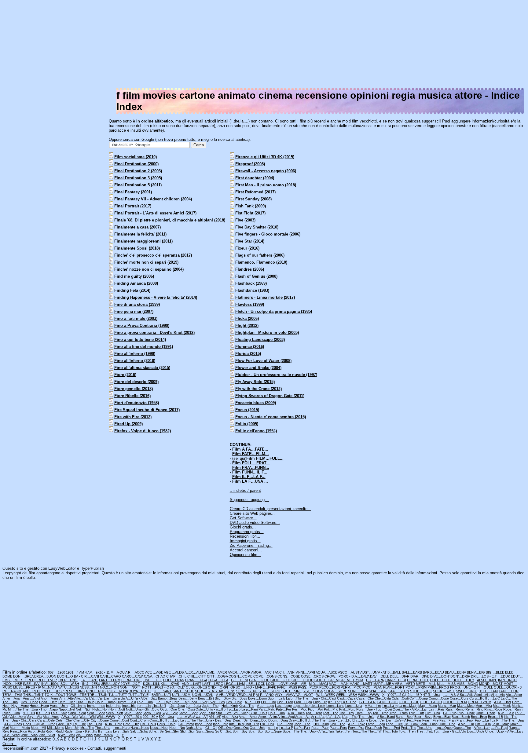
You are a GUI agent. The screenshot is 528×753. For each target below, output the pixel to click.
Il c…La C (492, 698)
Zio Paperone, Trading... (251, 545)
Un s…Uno (276, 713)
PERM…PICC (351, 687)
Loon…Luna (429, 724)
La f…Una (348, 702)
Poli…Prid (331, 709)
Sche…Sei (156, 731)
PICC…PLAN (372, 687)
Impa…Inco (203, 724)
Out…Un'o (257, 727)
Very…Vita (34, 716)
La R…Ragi (499, 727)
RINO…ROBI (96, 691)
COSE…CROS (312, 676)
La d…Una (145, 702)
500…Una (166, 716)
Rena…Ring (474, 709)
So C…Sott (223, 731)
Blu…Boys (239, 698)
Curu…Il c (476, 698)
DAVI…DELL (379, 676)
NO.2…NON (110, 687)
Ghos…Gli (30, 724)
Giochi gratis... (243, 527)
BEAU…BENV (455, 672)
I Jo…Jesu (177, 705)
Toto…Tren (407, 731)
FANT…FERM (109, 680)
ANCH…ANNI (285, 672)
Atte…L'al (81, 698)
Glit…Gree (47, 724)
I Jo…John (285, 724)
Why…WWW (103, 735)
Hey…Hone (20, 705)
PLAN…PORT (394, 687)
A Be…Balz (149, 698)
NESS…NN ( (89, 687)
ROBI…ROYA (117, 691)
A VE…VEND (226, 694)
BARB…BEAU (433, 672)
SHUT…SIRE (291, 691)
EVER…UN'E (68, 680)
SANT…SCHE (183, 691)
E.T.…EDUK (501, 676)
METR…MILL (426, 683)
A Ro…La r (420, 709)
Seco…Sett (114, 713)
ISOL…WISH (69, 683)
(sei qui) (258, 458)
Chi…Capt (328, 698)
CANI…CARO (110, 676)
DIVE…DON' (439, 676)
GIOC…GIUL (280, 680)
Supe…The (291, 731)
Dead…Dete (48, 702)
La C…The (509, 698)
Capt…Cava (346, 698)
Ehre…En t (180, 702)
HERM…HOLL (418, 680)
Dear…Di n (241, 720)
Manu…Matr (447, 705)
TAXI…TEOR (509, 691)
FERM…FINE (131, 680)
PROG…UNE (460, 687)
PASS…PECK (308, 687)
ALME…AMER (216, 672)
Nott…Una (133, 709)
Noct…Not (177, 727)
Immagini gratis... (245, 541)
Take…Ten (343, 731)
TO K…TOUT (55, 694)
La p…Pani (249, 709)
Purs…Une (364, 709)
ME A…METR (404, 683)
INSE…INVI (31, 683)
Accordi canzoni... (246, 550)
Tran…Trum (398, 713)
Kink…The (337, 724)
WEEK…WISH (346, 694)
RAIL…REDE (32, 691)
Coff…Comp (418, 698)
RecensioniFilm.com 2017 (25, 748)
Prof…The (408, 727)
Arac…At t (302, 716)
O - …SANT (163, 691)
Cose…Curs (459, 698)
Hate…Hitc (131, 724)
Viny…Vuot (46, 735)
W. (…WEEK (325, 694)
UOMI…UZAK (202, 694)
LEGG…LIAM (234, 683)
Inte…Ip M (236, 724)
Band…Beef (404, 716)
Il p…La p (233, 709)
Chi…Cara (28, 720)
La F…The (500, 720)
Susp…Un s (258, 713)
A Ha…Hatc (113, 724)
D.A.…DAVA (360, 676)
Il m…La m (390, 705)
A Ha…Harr (502, 702)
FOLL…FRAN (173, 680)
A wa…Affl (200, 716)
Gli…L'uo (450, 713)
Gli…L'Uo (459, 731)
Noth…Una (194, 727)
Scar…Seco (96, 713)
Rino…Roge (493, 709)
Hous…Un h (166, 724)
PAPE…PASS (287, 687)
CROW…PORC (336, 676)
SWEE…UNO (466, 691)
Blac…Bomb (461, 716)
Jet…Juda (193, 705)
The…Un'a (366, 716)
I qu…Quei (384, 709)
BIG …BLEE (495, 672)
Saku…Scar (77, 713)
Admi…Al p (482, 694)
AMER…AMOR (239, 672)
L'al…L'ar (96, 698)
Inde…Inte (113, 705)
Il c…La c (172, 720)
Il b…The (510, 716)
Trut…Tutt (416, 713)
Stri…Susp (240, 713)
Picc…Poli (315, 709)
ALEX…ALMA (195, 672)
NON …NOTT (130, 687)
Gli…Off (211, 727)
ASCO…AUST (349, 672)
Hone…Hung (39, 705)
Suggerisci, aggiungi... (249, 499)
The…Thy (346, 713)
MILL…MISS (446, 683)
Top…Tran (380, 713)
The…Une (424, 727)
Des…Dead (29, 702)
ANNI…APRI (305, 672)
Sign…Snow (205, 731)
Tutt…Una (432, 713)
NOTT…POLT (152, 687)
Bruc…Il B (495, 716)
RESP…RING (74, 691)
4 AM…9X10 (94, 672)
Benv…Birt (206, 698)
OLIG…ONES (196, 687)
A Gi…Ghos (13, 724)
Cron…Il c (156, 720)
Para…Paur (320, 727)
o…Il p (221, 709)
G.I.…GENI (239, 680)
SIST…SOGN (312, 691)
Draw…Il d (296, 720)
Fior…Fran (285, 702)
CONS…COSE (288, 676)
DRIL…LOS (480, 676)
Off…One (225, 727)
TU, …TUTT (117, 694)
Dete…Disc (66, 702)
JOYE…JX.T (130, 683)
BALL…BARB (412, 672)
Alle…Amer (514, 694)
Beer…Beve (423, 716)
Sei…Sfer (172, 731)
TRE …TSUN (97, 694)
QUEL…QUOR (505, 687)
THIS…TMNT (33, 694)
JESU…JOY (111, 683)
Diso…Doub (85, 702)
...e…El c (344, 720)
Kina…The (246, 705)
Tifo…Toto (390, 731)
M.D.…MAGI (318, 683)
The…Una (310, 698)
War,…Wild (87, 716)
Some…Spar (188, 713)
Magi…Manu (427, 705)
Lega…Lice (394, 724)
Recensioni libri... (245, 536)
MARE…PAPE (265, 687)
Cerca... (9, 743)
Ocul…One (168, 709)
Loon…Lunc (335, 705)
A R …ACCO (135, 672)
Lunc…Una (353, 705)
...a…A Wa (185, 716)
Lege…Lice (301, 705)
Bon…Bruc (479, 716)
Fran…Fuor (465, 720)
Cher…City (81, 720)
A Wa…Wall (66, 735)
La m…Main (500, 724)
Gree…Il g (64, 724)
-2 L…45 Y (414, 694)
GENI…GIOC (259, 680)
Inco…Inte (220, 724)
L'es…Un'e (234, 702)
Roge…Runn (512, 709)
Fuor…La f (483, 720)
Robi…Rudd (55, 731)
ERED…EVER (46, 680)
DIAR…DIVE (419, 676)
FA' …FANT (89, 680)
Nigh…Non (100, 709)
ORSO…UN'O (241, 687)
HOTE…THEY (463, 680)
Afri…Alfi (215, 716)
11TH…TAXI (488, 691)
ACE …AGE (154, 672)
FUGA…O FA (218, 680)
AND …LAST (191, 683)
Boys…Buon (257, 698)
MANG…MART (361, 683)
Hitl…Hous (148, 724)
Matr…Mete (466, 705)
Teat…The (330, 713)
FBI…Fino (268, 702)
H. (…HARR (375, 680)
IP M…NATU (47, 687)
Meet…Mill (38, 727)
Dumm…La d (126, 702)
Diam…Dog (258, 720)
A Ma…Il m (373, 705)
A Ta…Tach (296, 713)
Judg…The (210, 705)
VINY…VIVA (283, 694)
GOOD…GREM (326, 680)
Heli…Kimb (230, 705)
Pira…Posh (373, 727)
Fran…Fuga (303, 702)
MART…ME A (383, 683)
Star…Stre (224, 713)
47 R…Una (431, 694)
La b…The (294, 698)
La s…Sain (59, 713)
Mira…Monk (502, 705)
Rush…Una (11, 713)
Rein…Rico (18, 731)
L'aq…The (350, 716)
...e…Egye (163, 702)
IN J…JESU (91, 683)
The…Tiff (375, 731)
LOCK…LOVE (277, 683)
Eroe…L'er (377, 720)
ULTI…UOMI (181, 694)
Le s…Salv (121, 731)
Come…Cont (119, 720)
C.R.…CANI (90, 676)
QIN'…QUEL (483, 687)
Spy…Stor (256, 731)
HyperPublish (92, 568)
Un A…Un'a (129, 698)
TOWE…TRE (76, 694)
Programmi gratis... (247, 531)
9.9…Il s (29, 713)
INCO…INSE (12, 683)
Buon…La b (276, 698)
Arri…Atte (66, 698)
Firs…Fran (447, 720)
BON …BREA (23, 676)
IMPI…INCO (507, 680)
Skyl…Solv (170, 713)
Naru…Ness (139, 727)
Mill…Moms (55, 727)
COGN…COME (240, 676)
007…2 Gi (398, 694)
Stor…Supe (273, 731)
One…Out (241, 727)
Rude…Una (73, 731)
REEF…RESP (53, 691)
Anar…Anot (31, 698)
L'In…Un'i (159, 705)
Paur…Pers (338, 727)
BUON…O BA (67, 676)
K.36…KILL (151, 683)
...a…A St (450, 694)
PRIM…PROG (438, 687)
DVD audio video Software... (255, 522)
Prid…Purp (347, 709)
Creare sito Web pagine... (252, 513)
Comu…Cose (439, 698)
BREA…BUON (45, 676)
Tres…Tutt (424, 731)
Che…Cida (383, 698)
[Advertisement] (342, 45)
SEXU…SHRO (269, 691)
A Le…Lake (356, 724)
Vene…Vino (29, 735)
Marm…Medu (20, 727)
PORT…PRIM (416, 687)
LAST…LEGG (212, 683)
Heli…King (321, 724)
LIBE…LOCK (255, 683)
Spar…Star (207, 713)
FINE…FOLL (152, 680)
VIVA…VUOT (303, 694)
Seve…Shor (133, 713)
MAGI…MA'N (339, 683)
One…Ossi (186, 709)
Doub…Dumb (105, 702)
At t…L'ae (318, 716)
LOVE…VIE (297, 683)
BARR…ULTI (161, 694)
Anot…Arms (50, 698)
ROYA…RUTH (140, 691)
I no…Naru (121, 727)
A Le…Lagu (265, 705)
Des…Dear (223, 720)
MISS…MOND (467, 683)
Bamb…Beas (168, 698)
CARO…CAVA (132, 676)
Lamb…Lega (375, 724)
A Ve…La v (506, 713)
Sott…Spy (240, 731)
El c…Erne (360, 720)
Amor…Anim (267, 716)
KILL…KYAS (170, 683)
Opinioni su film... (245, 554)
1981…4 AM (75, 672)
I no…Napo (49, 709)
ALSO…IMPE (487, 680)
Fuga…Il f (320, 702)
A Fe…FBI (252, 702)
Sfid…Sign (187, 731)
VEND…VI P (246, 694)
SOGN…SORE (335, 691)
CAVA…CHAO (154, 676)
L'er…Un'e (394, 720)
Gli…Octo (152, 709)
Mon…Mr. (72, 727)
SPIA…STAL (378, 691)
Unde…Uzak (485, 713)
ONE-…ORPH (218, 687)
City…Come (100, 720)
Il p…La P (286, 727)
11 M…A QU (115, 672)
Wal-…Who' (84, 735)
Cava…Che (365, 698)
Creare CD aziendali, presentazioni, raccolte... (270, 508)
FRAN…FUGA (196, 680)
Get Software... (243, 518)
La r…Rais (437, 709)
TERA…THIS (12, 694)
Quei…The (401, 709)
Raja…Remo (455, 709)
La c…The (188, 720)
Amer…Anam (12, 698)
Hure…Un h (59, 705)
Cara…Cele (46, 720)
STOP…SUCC (421, 691)
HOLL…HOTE (441, 680)
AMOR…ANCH (262, 672)
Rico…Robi (36, 731)
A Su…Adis (465, 694)
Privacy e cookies (68, 748)
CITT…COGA (217, 676)
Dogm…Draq (278, 720)
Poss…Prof (391, 727)
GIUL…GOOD (303, 680)
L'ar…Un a (112, 698)
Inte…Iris (129, 705)
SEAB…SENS (225, 691)
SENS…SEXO (247, 691)
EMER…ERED (24, 680)
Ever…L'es (216, 702)
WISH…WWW (369, 694)
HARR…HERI (395, 680)
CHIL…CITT (196, 676)
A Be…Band (386, 716)
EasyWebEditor (62, 568)
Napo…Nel (67, 709)
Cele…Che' (64, 720)
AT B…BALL (392, 672)
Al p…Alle (498, 694)
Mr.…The (15, 709)
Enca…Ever (198, 702)
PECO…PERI (329, 687)
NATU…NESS (68, 687)
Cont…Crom (139, 720)
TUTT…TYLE (138, 694)
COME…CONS (265, 676)
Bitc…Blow (223, 698)
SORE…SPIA (358, 691)
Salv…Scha (139, 731)
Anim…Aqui (286, 716)
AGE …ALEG (174, 672)
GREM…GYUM (351, 680)
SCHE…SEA (205, 691)
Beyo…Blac (442, 716)
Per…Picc (299, 709)
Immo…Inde (96, 705)
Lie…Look (317, 705)
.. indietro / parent (245, 490)
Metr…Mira (483, 705)
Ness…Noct (159, 727)
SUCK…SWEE (444, 691)
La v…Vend (11, 735)
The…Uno (308, 731)
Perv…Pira (356, 727)
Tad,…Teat (314, 713)
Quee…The (462, 727)
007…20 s (134, 716)
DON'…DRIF (460, 676)
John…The (302, 724)
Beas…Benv (187, 698)
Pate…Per (283, 709)
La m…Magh (407, 705)
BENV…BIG (476, 672)
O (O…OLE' (176, 687)
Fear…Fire (430, 720)
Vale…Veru (17, 716)
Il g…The (79, 724)
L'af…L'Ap (333, 716)
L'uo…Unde (466, 713)
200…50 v (150, 716)
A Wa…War (70, 716)
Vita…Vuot (51, 716)
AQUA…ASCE (326, 672)
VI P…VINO (265, 694)
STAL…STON (398, 691)
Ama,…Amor (248, 716)
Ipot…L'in (252, 724)
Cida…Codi (400, 698)
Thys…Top (363, 713)
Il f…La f (334, 702)
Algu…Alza (230, 716)
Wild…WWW (106, 716)
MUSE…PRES (24, 687)
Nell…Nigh (83, 709)
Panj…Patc (266, 709)
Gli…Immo (78, 705)
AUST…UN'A (370, 672)
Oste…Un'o (204, 709)
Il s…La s (43, 713)
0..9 (56, 739)
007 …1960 (56, 672)
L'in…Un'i (267, 724)
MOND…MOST (491, 683)
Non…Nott (117, 709)
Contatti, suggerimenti (106, 748)
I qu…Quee (444, 727)
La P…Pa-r (302, 727)
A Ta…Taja (326, 731)
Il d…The (312, 720)
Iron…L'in (144, 705)
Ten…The (359, 731)
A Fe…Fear (412, 720)
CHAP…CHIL (176, 676)
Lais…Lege (283, 705)
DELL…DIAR (399, 676)
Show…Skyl (152, 713)
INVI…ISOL (50, 683)
